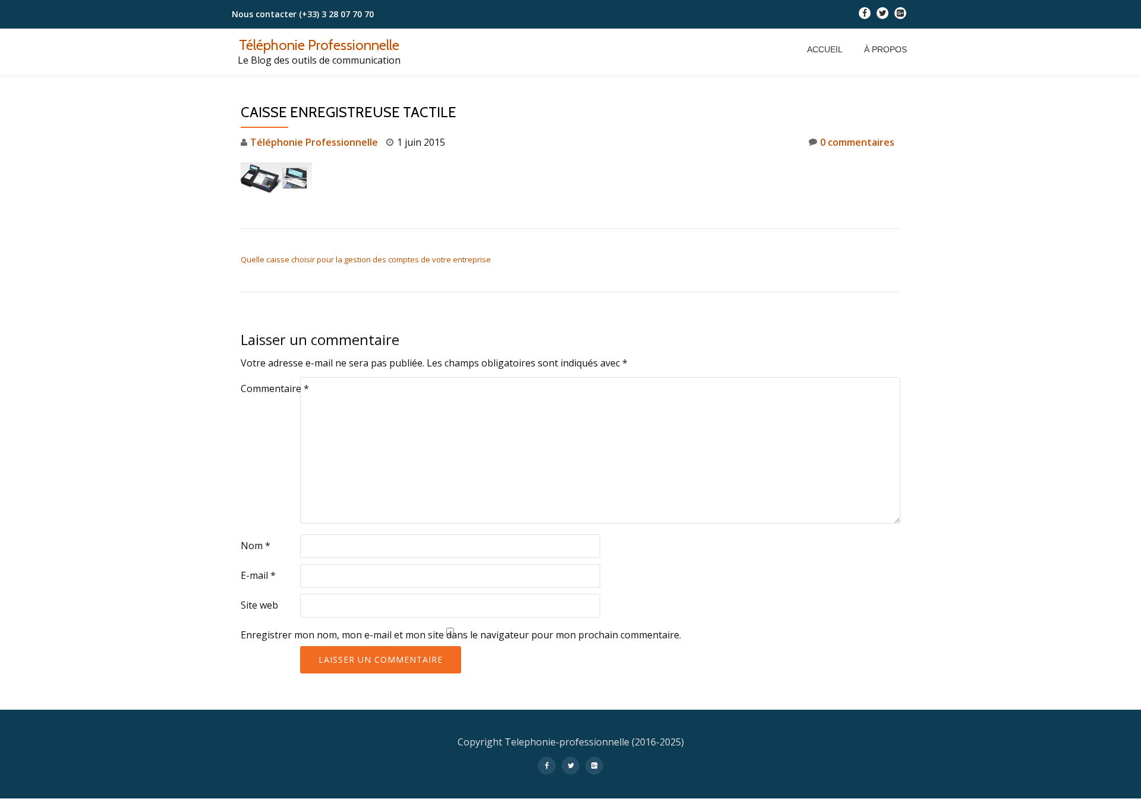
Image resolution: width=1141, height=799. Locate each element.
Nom (255, 545)
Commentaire (275, 388)
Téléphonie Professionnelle (319, 45)
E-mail (258, 575)
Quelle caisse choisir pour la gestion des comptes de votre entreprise (366, 259)
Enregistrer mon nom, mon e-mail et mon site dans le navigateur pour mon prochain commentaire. (461, 634)
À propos (885, 49)
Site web (259, 605)
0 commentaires (857, 142)
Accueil (825, 49)
